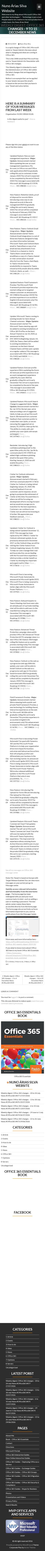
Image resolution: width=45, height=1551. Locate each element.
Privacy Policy (11, 1501)
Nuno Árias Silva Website (23, 1084)
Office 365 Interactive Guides (17, 1455)
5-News (26, 962)
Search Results (11, 1505)
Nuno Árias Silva (25, 44)
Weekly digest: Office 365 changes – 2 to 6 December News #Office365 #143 (11, 979)
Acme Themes (30, 1547)
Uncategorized (7, 1165)
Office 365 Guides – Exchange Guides (20, 1468)
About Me (10, 1435)
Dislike (33, 186)
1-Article (11, 962)
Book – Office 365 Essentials (17, 1439)
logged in (14, 997)
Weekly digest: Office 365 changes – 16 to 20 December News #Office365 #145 (33, 979)
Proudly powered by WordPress (19, 1545)
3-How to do (19, 962)
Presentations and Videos (16, 1497)
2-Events (4, 1138)
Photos (8, 1493)
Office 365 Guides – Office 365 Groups (21, 1472)
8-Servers (5, 1162)
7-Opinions (5, 1158)
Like (28, 186)
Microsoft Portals (13, 1451)
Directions (10, 1447)
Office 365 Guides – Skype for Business (21, 1489)
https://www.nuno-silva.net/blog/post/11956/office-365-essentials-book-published (21, 955)
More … (13, 186)
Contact (9, 1443)
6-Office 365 (6, 1154)
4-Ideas (4, 1146)
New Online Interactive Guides (18, 1458)
